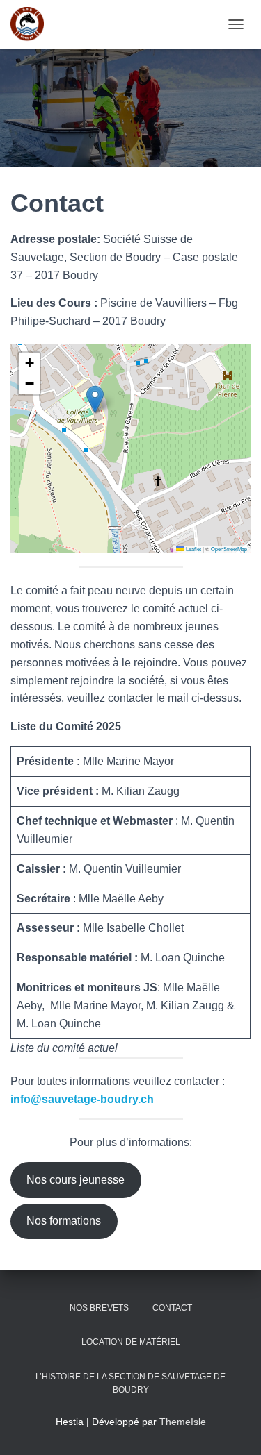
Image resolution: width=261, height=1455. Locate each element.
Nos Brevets (99, 1308)
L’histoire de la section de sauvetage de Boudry (130, 1383)
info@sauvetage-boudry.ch (82, 1099)
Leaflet (192, 549)
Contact (172, 1308)
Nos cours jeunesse (75, 1180)
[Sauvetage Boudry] (32, 24)
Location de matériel (130, 1342)
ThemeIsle (182, 1421)
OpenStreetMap (229, 549)
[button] (95, 399)
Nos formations (63, 1221)
